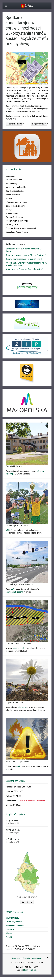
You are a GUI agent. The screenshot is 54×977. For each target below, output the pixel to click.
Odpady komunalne (13, 195)
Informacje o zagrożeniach (16, 202)
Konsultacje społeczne (15, 191)
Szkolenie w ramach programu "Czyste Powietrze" (26, 255)
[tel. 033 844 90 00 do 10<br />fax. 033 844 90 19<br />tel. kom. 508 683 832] (31, 902)
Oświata (9, 933)
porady (18, 766)
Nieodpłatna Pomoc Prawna (17, 232)
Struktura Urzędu (12, 183)
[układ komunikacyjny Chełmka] (27, 561)
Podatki (9, 198)
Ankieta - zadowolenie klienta (17, 187)
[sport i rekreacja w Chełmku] (27, 502)
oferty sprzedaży (19, 648)
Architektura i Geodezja (15, 925)
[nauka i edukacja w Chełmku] (27, 443)
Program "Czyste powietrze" (17, 221)
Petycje (9, 209)
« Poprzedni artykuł (14, 124)
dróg (13, 589)
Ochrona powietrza (13, 213)
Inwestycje (10, 929)
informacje (22, 707)
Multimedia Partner (30, 970)
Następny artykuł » (38, 124)
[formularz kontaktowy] (22, 902)
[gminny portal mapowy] (27, 285)
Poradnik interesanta (14, 180)
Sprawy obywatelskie (14, 922)
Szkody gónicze (12, 224)
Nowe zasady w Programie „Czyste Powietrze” (24, 269)
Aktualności (10, 176)
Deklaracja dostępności (21, 958)
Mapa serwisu (37, 958)
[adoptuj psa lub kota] (27, 373)
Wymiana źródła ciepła (14, 217)
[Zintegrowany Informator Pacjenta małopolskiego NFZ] (27, 346)
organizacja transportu (14, 592)
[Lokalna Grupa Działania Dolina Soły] (27, 323)
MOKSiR (9, 530)
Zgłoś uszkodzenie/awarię (16, 206)
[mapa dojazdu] (27, 872)
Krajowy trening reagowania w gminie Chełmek (24, 259)
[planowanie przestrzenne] (27, 621)
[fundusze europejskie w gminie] (27, 304)
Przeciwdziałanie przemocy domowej (21, 228)
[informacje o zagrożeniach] (27, 739)
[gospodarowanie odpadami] (27, 680)
